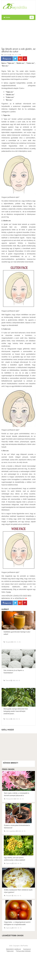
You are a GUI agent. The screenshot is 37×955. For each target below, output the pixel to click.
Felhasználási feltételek (23, 951)
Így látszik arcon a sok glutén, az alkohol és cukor (18, 50)
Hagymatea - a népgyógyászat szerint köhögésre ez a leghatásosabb (17, 923)
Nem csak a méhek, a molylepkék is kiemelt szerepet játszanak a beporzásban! (16, 795)
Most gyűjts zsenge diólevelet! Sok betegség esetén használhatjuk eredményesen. (16, 711)
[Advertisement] (18, 33)
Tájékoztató (10, 951)
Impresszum (27, 949)
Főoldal (7, 17)
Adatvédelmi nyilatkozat (13, 949)
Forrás (8, 592)
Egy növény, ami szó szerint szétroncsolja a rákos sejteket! (14, 858)
